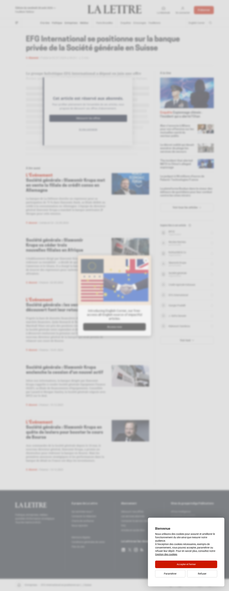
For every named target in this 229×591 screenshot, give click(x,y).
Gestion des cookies (166, 554)
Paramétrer (170, 573)
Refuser (202, 573)
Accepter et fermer (186, 564)
